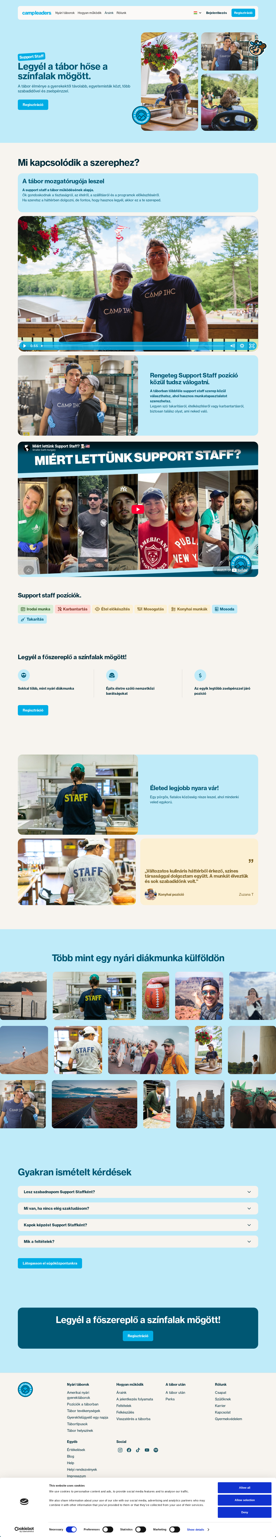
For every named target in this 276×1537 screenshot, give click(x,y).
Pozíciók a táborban (82, 1404)
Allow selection (245, 1500)
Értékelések (76, 1450)
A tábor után (175, 1392)
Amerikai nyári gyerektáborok (78, 1395)
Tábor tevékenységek (83, 1411)
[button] (65, 13)
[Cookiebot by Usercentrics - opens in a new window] (24, 1529)
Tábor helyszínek (80, 1430)
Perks (170, 1399)
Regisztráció (243, 13)
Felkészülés (125, 1412)
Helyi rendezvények (82, 1469)
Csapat (220, 1392)
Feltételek (123, 1406)
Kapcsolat (223, 1412)
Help (70, 1463)
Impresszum (76, 1476)
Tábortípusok (77, 1424)
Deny (244, 1512)
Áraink (109, 13)
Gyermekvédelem (228, 1419)
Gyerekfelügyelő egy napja (87, 1417)
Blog (70, 1456)
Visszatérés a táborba (133, 1419)
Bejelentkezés (216, 13)
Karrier (220, 1406)
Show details (195, 1529)
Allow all (244, 1487)
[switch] (108, 1529)
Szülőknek (223, 1399)
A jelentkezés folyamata (135, 1399)
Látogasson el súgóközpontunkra (50, 1263)
